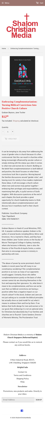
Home (4, 48)
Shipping (16, 121)
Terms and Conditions (22, 375)
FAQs (22, 382)
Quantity (5, 127)
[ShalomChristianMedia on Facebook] (22, 411)
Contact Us (22, 372)
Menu (7, 3)
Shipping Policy (22, 379)
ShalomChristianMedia (23, 418)
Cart (41, 3)
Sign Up (39, 400)
